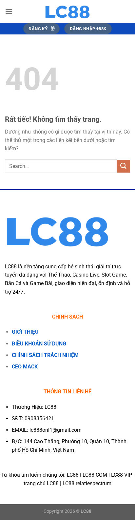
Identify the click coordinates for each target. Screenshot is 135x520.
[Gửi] (123, 166)
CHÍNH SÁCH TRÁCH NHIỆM (45, 355)
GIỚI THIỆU (25, 332)
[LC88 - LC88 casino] (67, 11)
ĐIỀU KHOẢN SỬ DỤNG (39, 344)
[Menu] (9, 11)
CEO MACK (25, 367)
